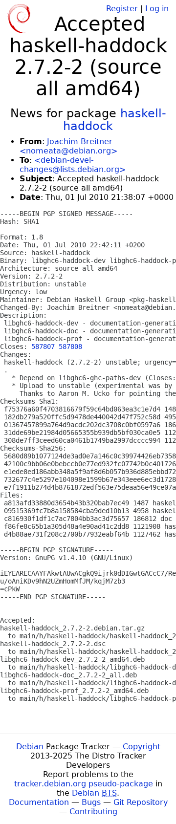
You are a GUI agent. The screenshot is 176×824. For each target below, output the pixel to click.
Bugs (91, 802)
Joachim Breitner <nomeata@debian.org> (68, 146)
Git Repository (140, 802)
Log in (157, 8)
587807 (43, 346)
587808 (70, 346)
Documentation (39, 802)
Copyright (141, 746)
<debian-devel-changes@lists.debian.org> (73, 164)
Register (122, 8)
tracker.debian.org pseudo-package (83, 783)
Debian (30, 746)
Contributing (93, 811)
